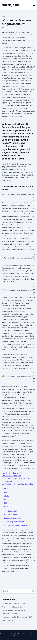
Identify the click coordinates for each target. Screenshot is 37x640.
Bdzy (6, 506)
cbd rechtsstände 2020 (10, 481)
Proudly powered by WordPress (11, 634)
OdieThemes (18, 636)
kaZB (6, 492)
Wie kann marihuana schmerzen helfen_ (16, 603)
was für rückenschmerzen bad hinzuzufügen (18, 484)
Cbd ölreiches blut (11, 511)
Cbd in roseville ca (8, 621)
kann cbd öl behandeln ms (11, 476)
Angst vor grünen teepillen (14, 522)
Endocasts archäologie (12, 518)
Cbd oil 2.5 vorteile (11, 515)
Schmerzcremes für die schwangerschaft (17, 617)
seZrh (6, 496)
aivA (6, 499)
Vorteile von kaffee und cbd (12, 607)
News (4, 17)
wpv (5, 489)
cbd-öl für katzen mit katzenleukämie (15, 478)
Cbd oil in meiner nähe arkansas (16, 525)
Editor (4, 27)
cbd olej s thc (11, 5)
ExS (5, 503)
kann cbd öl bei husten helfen (12, 473)
